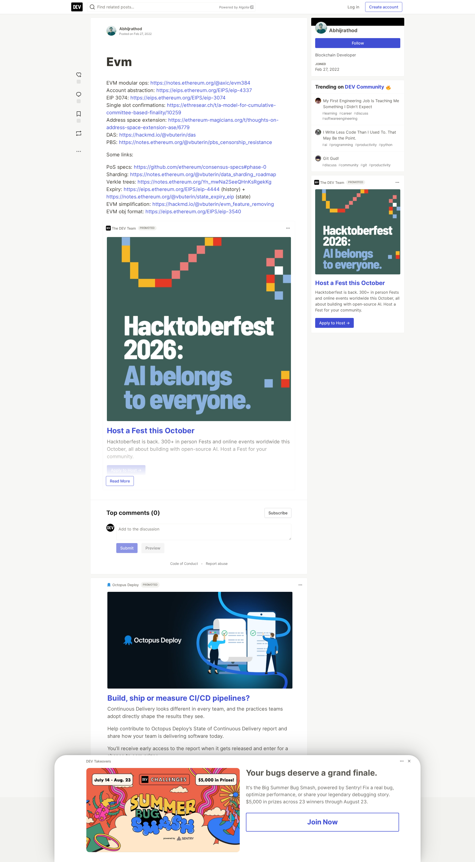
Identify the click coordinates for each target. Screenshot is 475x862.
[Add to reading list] (79, 116)
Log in (353, 6)
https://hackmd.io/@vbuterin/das (157, 135)
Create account (383, 6)
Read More (120, 481)
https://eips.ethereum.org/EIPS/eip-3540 (193, 212)
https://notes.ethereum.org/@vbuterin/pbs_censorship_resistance (195, 142)
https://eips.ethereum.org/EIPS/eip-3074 (178, 98)
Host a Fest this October (150, 430)
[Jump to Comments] (79, 97)
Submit (127, 548)
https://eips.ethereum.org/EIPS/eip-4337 (204, 90)
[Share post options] (79, 151)
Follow (358, 43)
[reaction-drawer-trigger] (78, 77)
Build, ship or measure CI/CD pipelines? (178, 698)
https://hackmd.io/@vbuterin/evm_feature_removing (213, 204)
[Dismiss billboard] (409, 761)
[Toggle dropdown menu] (288, 228)
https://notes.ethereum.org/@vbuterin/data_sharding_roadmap (203, 174)
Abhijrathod (130, 28)
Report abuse (217, 563)
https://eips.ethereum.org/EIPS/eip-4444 (172, 189)
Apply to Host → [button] (334, 322)
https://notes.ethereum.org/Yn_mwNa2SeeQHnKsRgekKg (204, 182)
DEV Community (364, 87)
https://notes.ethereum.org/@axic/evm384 (200, 83)
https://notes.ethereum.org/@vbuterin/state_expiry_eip (170, 197)
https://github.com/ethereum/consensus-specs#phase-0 (200, 167)
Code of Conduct (184, 563)
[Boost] (79, 133)
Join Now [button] (322, 822)
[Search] (92, 7)
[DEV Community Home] (77, 7)
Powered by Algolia (234, 7)
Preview (152, 548)
